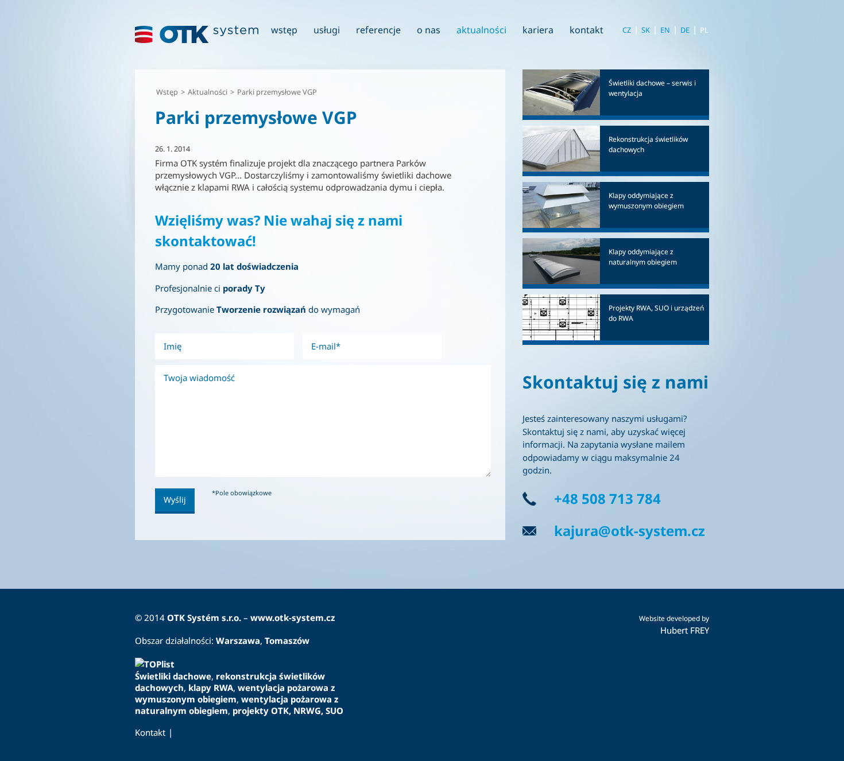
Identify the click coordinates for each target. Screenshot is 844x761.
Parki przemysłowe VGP (277, 92)
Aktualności (207, 92)
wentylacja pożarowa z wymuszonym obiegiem (235, 693)
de (685, 30)
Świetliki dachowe (173, 676)
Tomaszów (287, 640)
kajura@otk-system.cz (629, 530)
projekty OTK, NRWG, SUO (288, 710)
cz (626, 30)
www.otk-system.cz (292, 617)
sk (645, 30)
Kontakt (150, 732)
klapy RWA (209, 687)
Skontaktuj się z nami (615, 382)
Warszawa (238, 640)
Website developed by (674, 618)
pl (704, 30)
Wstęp (167, 92)
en (665, 30)
